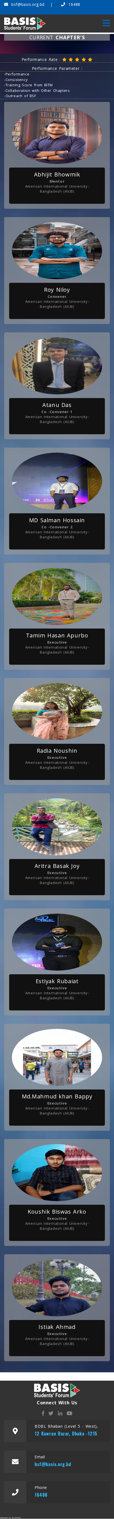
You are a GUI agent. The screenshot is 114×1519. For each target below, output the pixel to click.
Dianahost (16, 1517)
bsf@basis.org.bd (28, 4)
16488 (73, 4)
